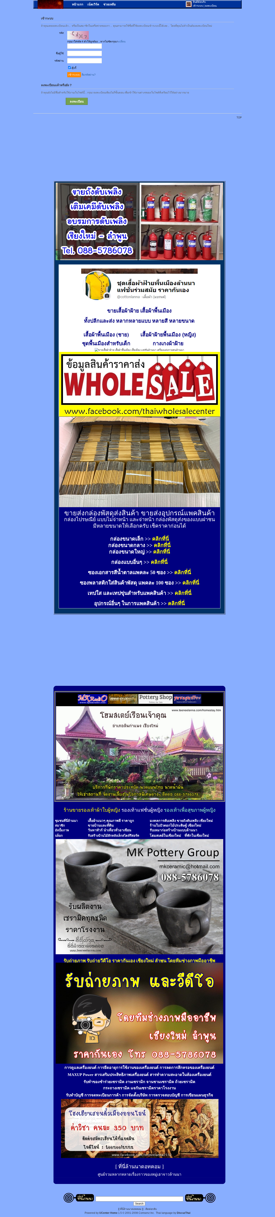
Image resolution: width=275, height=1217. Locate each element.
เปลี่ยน (121, 41)
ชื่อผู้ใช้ (60, 53)
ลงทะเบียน (211, 5)
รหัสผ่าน (59, 60)
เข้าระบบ (198, 5)
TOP (239, 117)
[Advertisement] (140, 148)
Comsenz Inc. (146, 1212)
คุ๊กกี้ (74, 68)
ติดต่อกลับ (151, 1209)
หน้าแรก (77, 4)
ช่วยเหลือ (109, 4)
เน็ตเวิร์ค (93, 4)
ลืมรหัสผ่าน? (89, 74)
